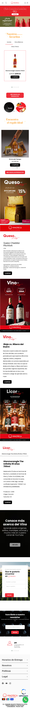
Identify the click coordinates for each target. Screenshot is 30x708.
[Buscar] (6, 3)
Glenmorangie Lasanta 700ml (15, 70)
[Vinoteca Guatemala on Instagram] (11, 683)
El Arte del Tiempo (15, 159)
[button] (10, 27)
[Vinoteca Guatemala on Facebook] (4, 683)
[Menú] (2, 3)
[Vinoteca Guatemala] (15, 3)
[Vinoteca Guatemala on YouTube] (7, 683)
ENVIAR (9, 595)
